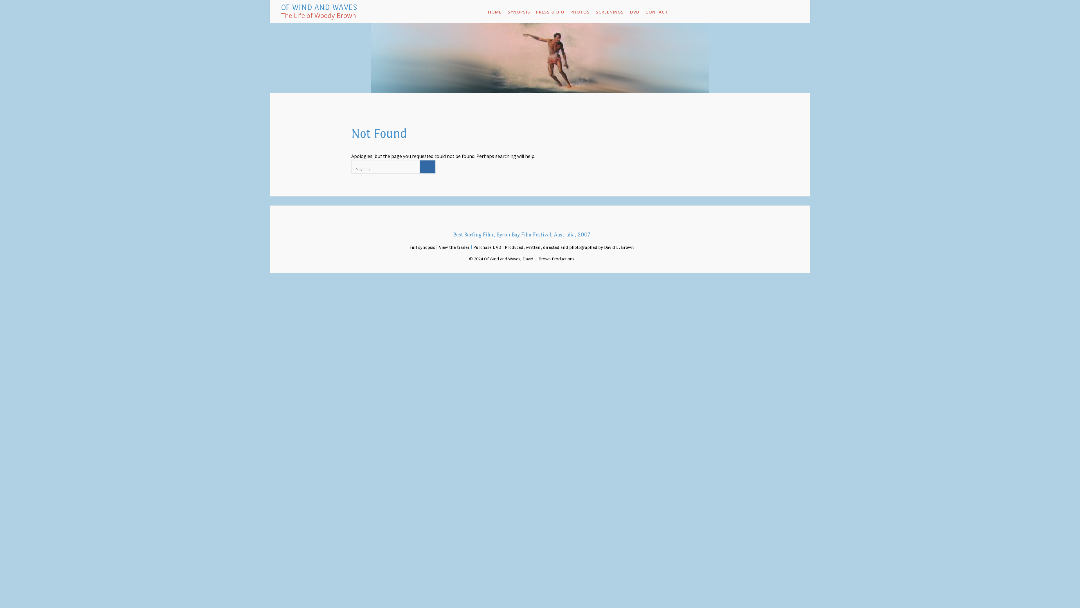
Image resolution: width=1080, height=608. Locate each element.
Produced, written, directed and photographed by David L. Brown (569, 247)
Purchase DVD (487, 247)
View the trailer (454, 247)
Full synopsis (422, 247)
